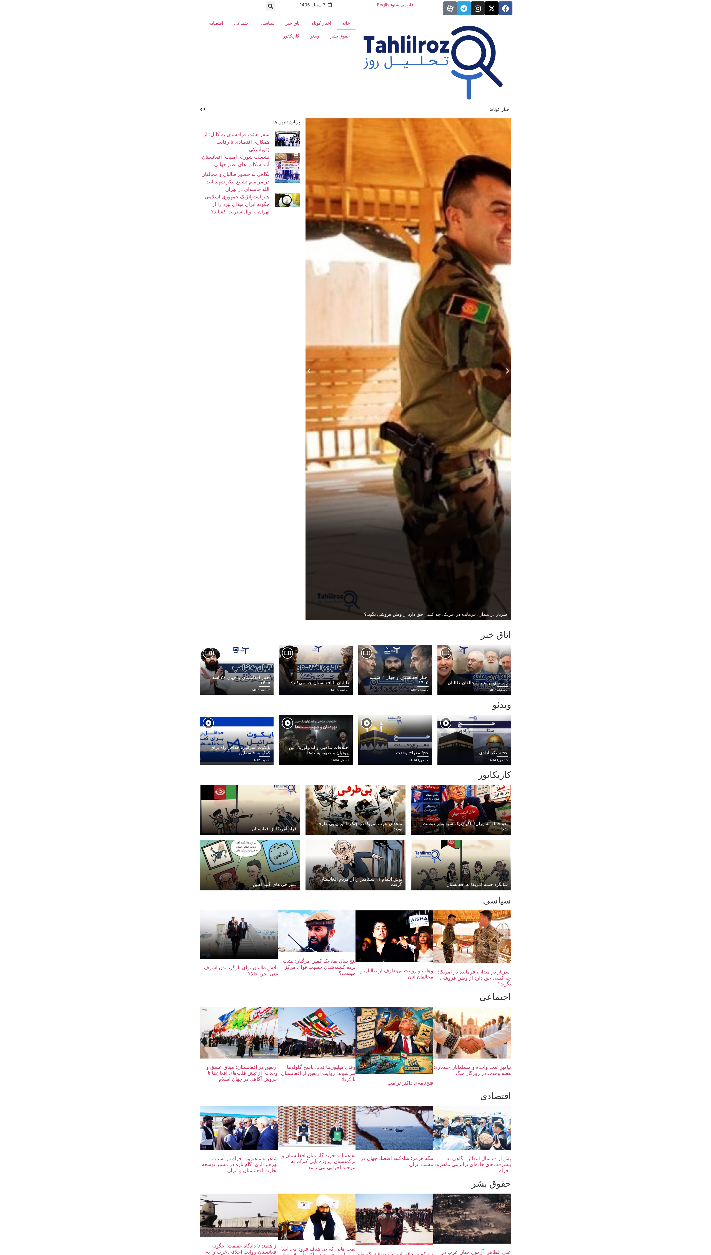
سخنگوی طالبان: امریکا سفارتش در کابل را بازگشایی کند (430, 109)
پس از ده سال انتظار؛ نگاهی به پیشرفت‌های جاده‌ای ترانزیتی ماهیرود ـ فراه (472, 1164)
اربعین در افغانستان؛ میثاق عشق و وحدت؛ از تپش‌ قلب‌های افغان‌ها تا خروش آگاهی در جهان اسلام (242, 1073)
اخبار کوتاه (321, 23)
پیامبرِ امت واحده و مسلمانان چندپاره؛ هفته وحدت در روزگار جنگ (472, 1070)
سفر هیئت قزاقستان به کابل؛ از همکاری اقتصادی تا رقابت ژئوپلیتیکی (236, 141)
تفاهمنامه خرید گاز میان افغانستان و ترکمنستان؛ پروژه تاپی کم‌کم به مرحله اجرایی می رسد (319, 1161)
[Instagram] (478, 8)
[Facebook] (505, 8)
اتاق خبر (293, 23)
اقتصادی (215, 23)
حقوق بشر (340, 36)
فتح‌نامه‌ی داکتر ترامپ (410, 1083)
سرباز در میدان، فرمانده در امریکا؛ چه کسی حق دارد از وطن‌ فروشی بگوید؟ (474, 978)
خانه (346, 23)
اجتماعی (242, 23)
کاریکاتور (291, 36)
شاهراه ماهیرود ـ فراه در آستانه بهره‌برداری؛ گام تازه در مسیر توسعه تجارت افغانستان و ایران (240, 1164)
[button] (270, 6)
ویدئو (315, 36)
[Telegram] (464, 8)
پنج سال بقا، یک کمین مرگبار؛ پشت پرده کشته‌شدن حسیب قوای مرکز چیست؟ (319, 967)
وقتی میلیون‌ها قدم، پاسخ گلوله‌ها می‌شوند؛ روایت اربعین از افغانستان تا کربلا (318, 1073)
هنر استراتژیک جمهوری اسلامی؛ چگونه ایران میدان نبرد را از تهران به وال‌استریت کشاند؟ (236, 204)
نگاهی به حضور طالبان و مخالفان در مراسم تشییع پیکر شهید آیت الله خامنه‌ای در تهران (235, 181)
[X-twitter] (492, 8)
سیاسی (267, 23)
